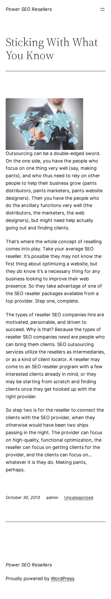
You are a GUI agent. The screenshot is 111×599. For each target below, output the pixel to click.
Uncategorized (78, 497)
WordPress (62, 578)
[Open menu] (102, 9)
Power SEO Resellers (29, 9)
